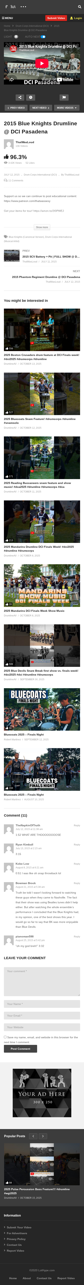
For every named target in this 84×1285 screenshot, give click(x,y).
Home (7, 26)
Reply (77, 825)
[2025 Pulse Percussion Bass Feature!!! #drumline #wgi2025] (42, 1164)
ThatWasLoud (25, 142)
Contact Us (14, 1244)
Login (77, 18)
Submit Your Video (19, 1227)
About (27, 1278)
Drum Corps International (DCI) (32, 26)
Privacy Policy (16, 1239)
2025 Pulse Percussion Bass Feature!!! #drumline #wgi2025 (37, 1191)
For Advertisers (17, 1233)
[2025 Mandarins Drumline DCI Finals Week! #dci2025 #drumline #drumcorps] (42, 521)
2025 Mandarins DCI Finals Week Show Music (34, 610)
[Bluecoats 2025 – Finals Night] (42, 709)
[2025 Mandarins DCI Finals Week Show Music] (42, 585)
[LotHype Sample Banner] (42, 1116)
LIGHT (8, 36)
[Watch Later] (30, 97)
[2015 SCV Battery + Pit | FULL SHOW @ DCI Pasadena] (42, 260)
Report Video (15, 1250)
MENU (9, 18)
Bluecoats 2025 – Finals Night (24, 734)
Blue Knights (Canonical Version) (26, 237)
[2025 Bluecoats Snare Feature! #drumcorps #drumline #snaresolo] (42, 394)
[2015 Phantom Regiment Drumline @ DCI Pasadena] (42, 280)
